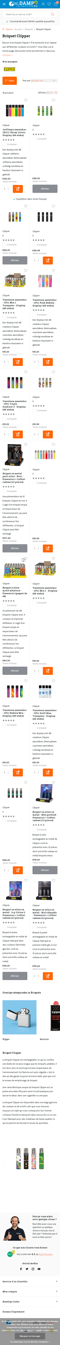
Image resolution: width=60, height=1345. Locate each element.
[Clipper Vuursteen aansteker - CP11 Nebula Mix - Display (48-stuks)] (14, 691)
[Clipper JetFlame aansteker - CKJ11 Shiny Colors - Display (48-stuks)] (14, 110)
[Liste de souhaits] (49, 4)
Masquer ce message (30, 1336)
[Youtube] (39, 1269)
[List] (56, 92)
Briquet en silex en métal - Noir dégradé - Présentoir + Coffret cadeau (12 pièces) (44, 914)
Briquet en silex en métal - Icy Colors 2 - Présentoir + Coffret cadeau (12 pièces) (14, 914)
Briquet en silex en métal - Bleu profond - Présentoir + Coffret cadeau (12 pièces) (45, 816)
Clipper (6, 125)
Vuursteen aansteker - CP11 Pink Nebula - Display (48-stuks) (44, 303)
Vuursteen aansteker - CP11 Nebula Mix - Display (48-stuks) (14, 713)
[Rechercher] (53, 14)
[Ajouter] (18, 189)
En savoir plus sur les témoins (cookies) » (30, 1342)
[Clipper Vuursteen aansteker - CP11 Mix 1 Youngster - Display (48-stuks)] (14, 281)
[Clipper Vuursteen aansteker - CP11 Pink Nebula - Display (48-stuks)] (45, 281)
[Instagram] (33, 1269)
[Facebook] (21, 1269)
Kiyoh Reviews (46, 1254)
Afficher (45, 188)
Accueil (18, 29)
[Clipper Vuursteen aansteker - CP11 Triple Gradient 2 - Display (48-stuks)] (14, 382)
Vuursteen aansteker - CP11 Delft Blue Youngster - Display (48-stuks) (44, 714)
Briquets (29, 29)
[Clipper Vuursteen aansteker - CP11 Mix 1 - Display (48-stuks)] (45, 569)
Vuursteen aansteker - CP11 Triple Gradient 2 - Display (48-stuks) (14, 405)
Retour (9, 29)
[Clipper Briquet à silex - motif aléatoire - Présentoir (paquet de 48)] (14, 569)
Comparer (12, 144)
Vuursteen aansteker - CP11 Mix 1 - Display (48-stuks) (44, 590)
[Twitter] (27, 1269)
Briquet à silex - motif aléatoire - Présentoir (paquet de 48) (14, 592)
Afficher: (42, 92)
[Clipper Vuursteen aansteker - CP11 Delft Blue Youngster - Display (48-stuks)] (45, 691)
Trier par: (26, 80)
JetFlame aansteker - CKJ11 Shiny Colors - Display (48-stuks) (14, 132)
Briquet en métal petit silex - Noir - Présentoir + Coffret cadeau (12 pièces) (13, 477)
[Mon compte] (43, 4)
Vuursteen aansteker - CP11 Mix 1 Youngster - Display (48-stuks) (14, 304)
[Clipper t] (45, 110)
